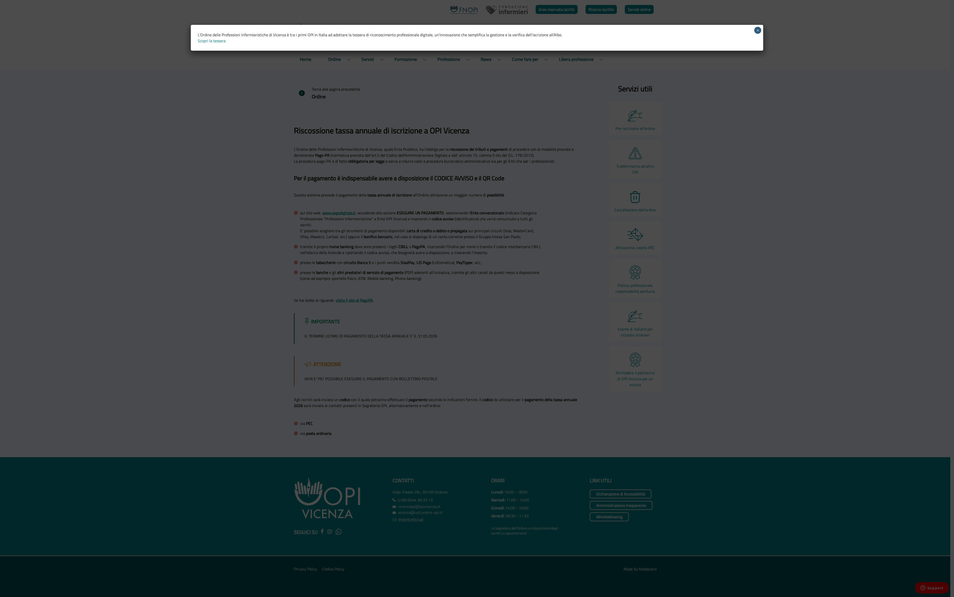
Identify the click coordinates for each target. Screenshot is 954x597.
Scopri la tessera (212, 41)
